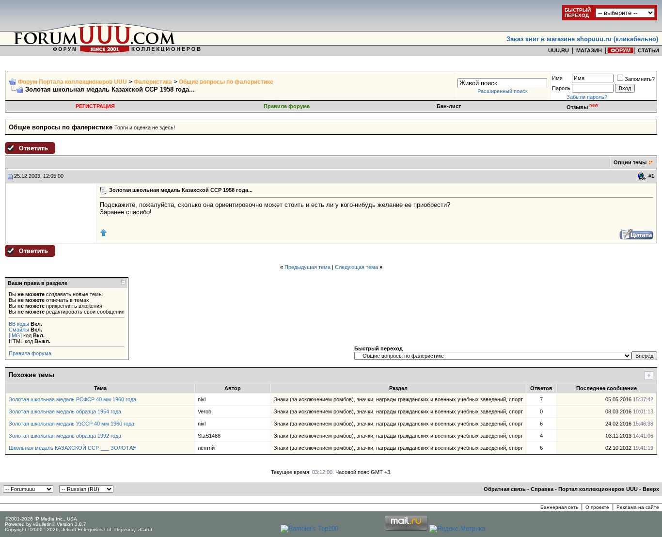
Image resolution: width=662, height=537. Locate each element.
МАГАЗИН (589, 50)
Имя (557, 78)
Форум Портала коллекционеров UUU (72, 82)
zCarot (145, 529)
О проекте (597, 507)
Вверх (651, 489)
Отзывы (582, 107)
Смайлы (19, 329)
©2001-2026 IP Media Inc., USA (41, 518)
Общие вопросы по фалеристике (226, 82)
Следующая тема (356, 267)
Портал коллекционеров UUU (598, 489)
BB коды (19, 324)
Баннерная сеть (559, 507)
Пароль (561, 88)
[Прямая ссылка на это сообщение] (642, 176)
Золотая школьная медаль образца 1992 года (65, 436)
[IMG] (15, 335)
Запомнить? (640, 79)
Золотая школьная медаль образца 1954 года (65, 411)
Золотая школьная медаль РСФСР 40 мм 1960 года (72, 399)
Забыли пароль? (587, 97)
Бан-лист (449, 106)
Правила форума (287, 106)
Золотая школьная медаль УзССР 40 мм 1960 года (71, 423)
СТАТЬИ (648, 50)
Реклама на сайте (638, 507)
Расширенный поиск (502, 91)
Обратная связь (505, 489)
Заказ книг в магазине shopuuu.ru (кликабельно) (582, 39)
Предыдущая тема (307, 267)
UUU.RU (558, 50)
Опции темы (630, 162)
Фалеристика (153, 82)
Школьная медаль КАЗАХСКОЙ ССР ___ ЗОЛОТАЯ (73, 448)
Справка (542, 489)
